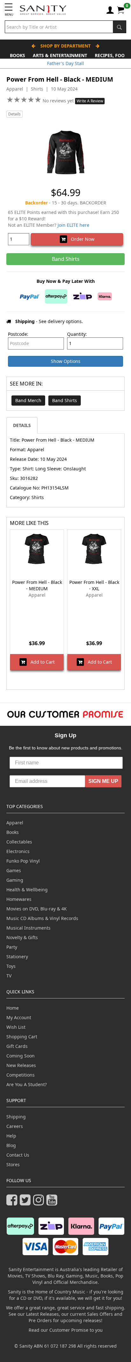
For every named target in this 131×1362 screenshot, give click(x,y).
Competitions (20, 1075)
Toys (11, 966)
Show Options (65, 361)
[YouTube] (53, 1203)
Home (12, 1008)
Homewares (18, 899)
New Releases (21, 1065)
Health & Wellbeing (27, 890)
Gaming (14, 880)
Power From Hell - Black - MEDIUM (37, 585)
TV (8, 976)
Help (11, 1136)
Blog (11, 1145)
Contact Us (17, 1155)
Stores (13, 1164)
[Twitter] (26, 1203)
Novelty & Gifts (22, 937)
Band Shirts (64, 400)
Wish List (15, 1027)
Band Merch (28, 400)
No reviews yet (59, 101)
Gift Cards (17, 1046)
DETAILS (22, 425)
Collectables (19, 842)
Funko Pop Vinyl (23, 861)
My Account (18, 1017)
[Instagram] (39, 1203)
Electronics (18, 851)
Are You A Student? (26, 1084)
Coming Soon (20, 1056)
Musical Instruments (28, 928)
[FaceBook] (13, 1203)
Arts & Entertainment (60, 55)
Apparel (14, 823)
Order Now (80, 239)
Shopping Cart (21, 1037)
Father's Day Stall (65, 63)
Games (13, 870)
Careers (14, 1126)
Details (14, 114)
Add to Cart (41, 662)
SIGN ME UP (103, 781)
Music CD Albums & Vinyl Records (42, 918)
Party (11, 947)
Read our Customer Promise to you (66, 1330)
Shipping (16, 1117)
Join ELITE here (73, 225)
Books (17, 55)
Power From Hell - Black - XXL (94, 585)
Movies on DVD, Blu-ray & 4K (36, 909)
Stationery (17, 956)
